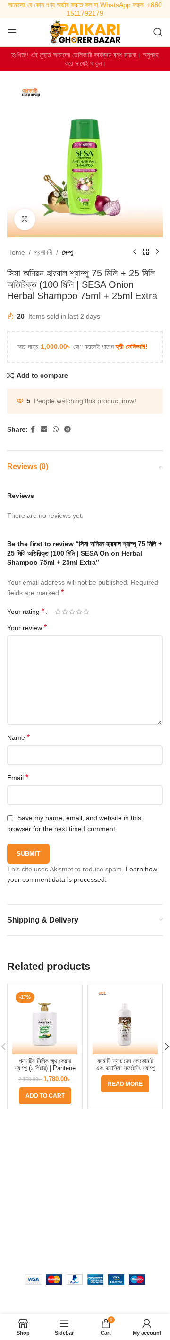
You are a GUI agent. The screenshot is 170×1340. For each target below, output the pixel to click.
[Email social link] (44, 429)
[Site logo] (85, 31)
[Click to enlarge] (24, 219)
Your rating (25, 611)
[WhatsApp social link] (55, 429)
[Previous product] (134, 252)
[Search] (158, 32)
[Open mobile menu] (11, 32)
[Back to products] (146, 252)
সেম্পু (67, 252)
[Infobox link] (85, 9)
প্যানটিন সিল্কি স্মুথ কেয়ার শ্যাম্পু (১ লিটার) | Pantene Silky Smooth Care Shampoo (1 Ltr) (45, 1072)
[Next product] (157, 252)
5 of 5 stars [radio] (86, 611)
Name (18, 737)
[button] (45, 1095)
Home (16, 252)
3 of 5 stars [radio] (72, 611)
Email (17, 777)
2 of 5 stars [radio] (64, 611)
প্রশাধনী (43, 252)
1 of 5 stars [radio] (57, 611)
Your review (27, 627)
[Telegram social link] (67, 429)
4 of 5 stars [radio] (79, 611)
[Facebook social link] (33, 429)
